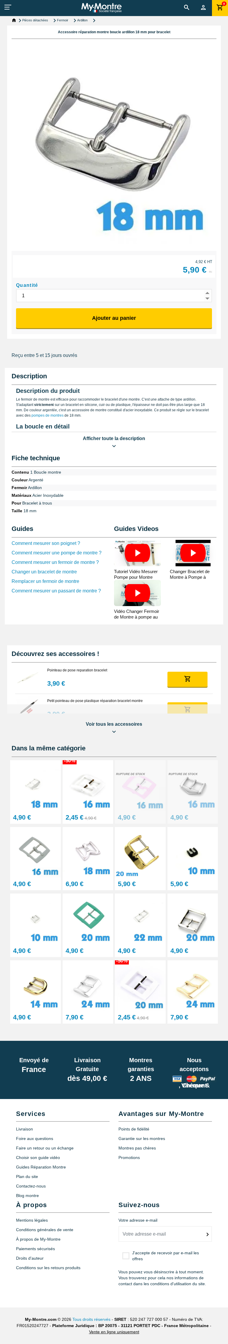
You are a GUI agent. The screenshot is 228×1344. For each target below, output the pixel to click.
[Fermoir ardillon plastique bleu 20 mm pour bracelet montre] (88, 918)
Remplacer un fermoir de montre (45, 581)
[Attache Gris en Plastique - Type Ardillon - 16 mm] (35, 851)
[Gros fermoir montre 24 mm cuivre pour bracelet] (192, 985)
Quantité (27, 285)
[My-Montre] (101, 8)
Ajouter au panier (114, 318)
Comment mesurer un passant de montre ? (56, 590)
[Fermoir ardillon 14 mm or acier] (35, 985)
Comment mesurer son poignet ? (46, 543)
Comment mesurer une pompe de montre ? (57, 552)
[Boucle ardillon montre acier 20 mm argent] (192, 918)
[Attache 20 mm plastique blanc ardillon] (140, 985)
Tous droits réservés (91, 1319)
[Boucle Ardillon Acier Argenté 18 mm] (88, 851)
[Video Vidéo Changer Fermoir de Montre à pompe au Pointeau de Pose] (137, 593)
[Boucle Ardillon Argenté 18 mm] (35, 785)
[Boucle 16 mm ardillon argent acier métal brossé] (192, 785)
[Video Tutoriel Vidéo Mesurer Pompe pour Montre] (137, 553)
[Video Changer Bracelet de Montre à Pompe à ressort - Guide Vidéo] (193, 553)
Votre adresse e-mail (137, 1220)
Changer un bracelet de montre (44, 571)
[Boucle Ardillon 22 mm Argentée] (140, 918)
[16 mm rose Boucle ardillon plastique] (140, 785)
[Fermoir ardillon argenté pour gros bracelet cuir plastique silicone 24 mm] (88, 985)
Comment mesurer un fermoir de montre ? (55, 562)
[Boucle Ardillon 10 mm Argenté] (35, 918)
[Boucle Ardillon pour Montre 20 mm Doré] (140, 851)
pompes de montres (47, 415)
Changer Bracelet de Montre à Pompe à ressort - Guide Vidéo (190, 577)
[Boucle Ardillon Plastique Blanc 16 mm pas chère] (88, 785)
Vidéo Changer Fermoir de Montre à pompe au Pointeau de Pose (136, 617)
